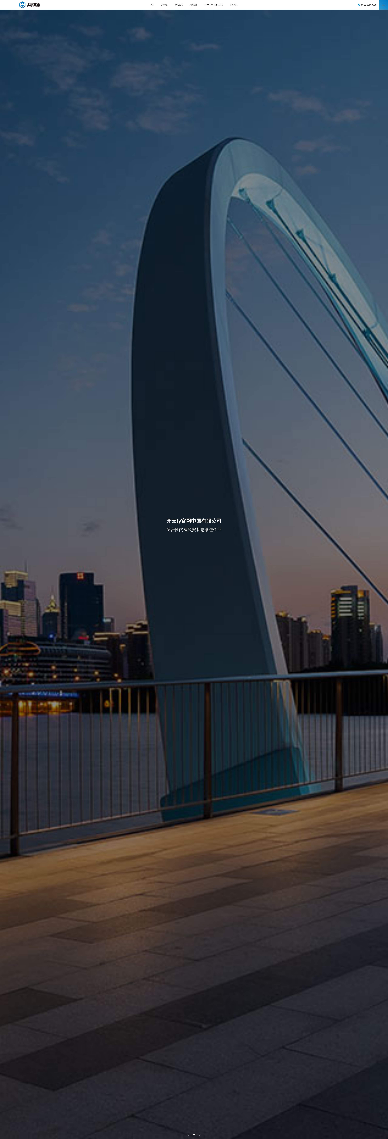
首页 (152, 5)
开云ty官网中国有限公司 (213, 5)
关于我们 (164, 5)
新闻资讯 (179, 5)
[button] (191, 1134)
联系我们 (233, 5)
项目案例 (193, 5)
